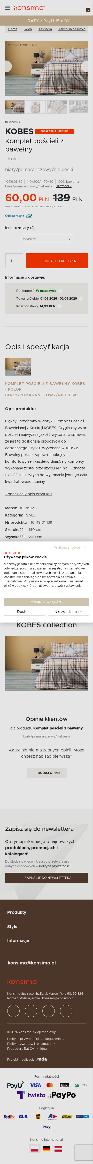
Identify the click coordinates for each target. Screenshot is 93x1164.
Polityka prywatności (71, 548)
